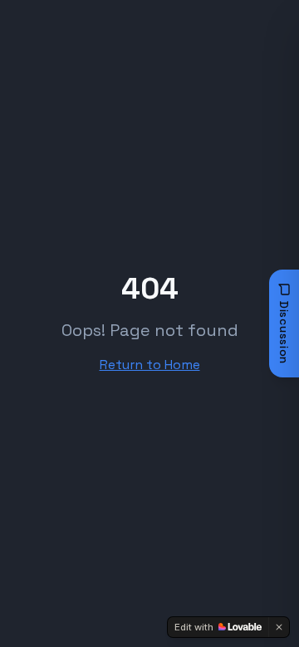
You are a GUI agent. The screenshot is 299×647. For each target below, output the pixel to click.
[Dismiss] (279, 627)
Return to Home (150, 364)
